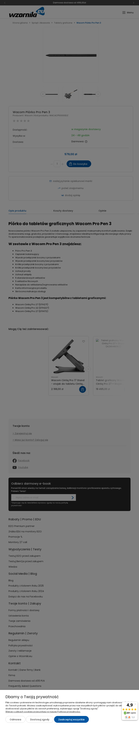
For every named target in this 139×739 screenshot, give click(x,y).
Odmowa (15, 719)
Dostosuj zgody (39, 719)
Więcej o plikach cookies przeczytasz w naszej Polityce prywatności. (43, 711)
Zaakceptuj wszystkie (71, 719)
